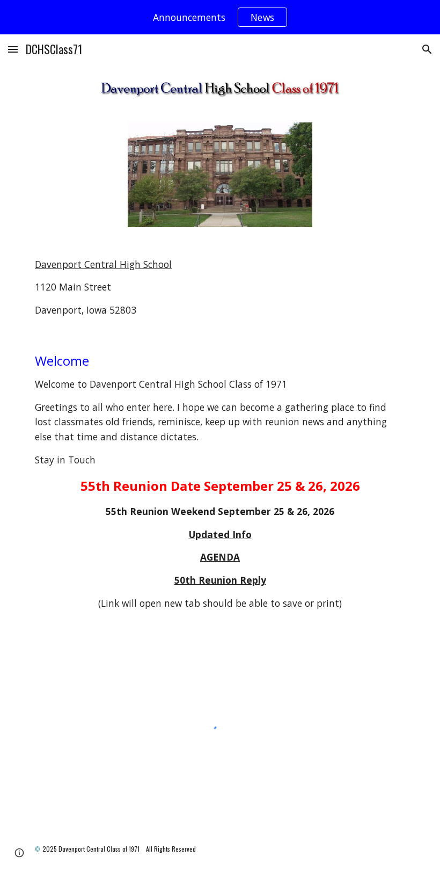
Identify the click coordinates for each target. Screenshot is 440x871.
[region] (220, 17)
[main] (220, 287)
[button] (13, 49)
